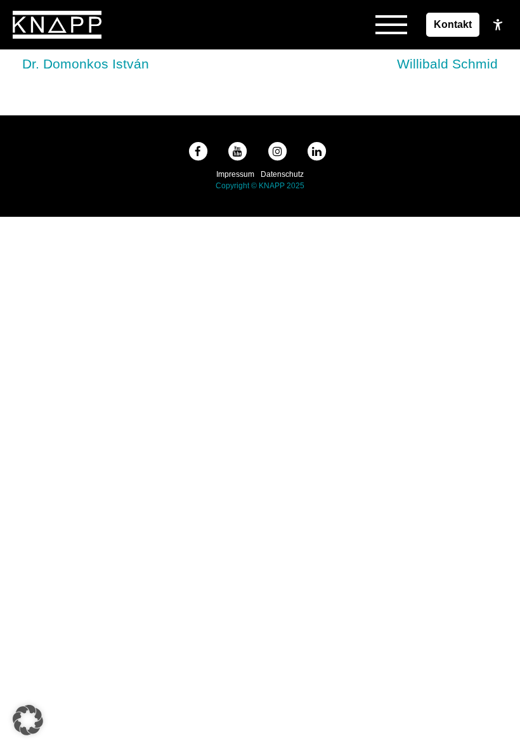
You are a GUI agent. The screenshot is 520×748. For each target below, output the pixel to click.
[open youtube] (240, 151)
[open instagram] (280, 151)
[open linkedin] (320, 151)
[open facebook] (200, 151)
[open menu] (391, 24)
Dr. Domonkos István (85, 63)
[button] (28, 720)
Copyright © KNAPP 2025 (260, 185)
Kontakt (453, 24)
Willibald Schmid (447, 63)
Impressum (235, 174)
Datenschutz (282, 174)
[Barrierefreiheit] (497, 25)
